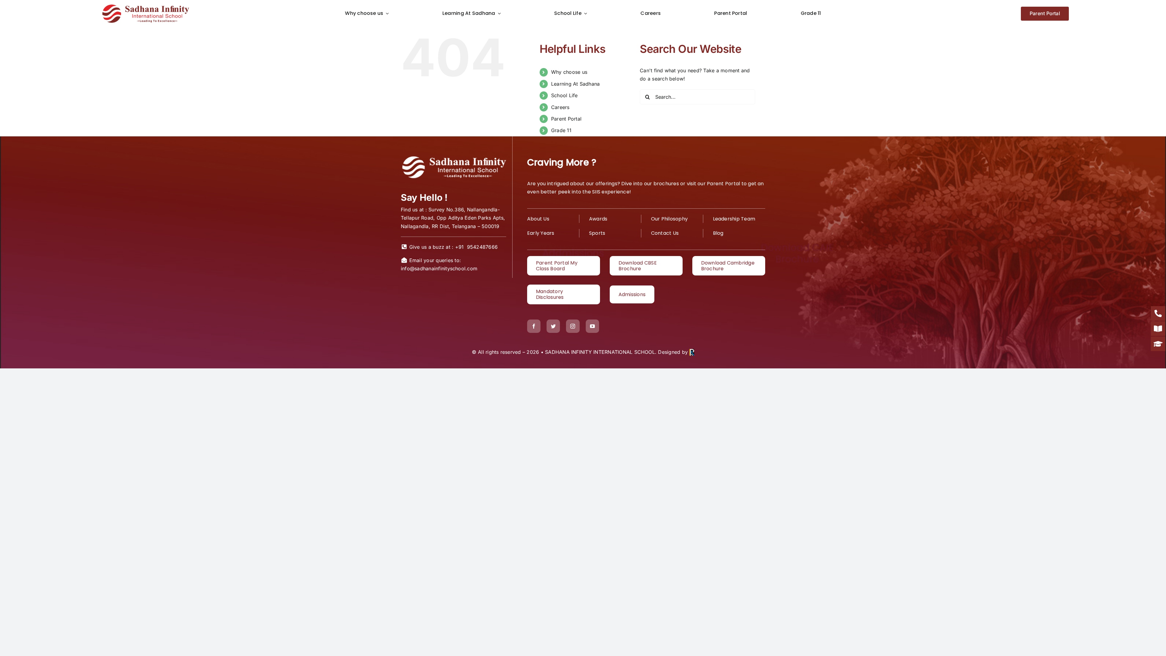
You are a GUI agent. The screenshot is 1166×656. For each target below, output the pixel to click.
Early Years (540, 233)
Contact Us (665, 233)
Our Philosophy (669, 218)
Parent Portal (566, 119)
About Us (538, 218)
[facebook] (533, 326)
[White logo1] (453, 157)
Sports (597, 233)
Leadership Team (734, 218)
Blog (718, 233)
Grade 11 (561, 130)
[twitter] (553, 326)
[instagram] (572, 326)
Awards (598, 218)
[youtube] (592, 326)
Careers (560, 107)
